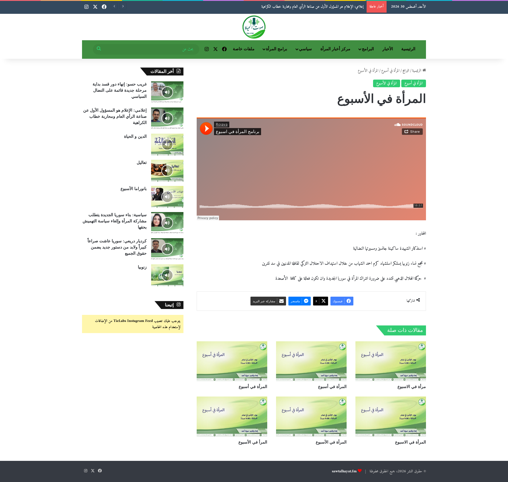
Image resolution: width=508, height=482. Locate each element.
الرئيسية (408, 49)
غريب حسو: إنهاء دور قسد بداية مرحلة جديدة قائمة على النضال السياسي (120, 90)
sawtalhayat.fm (344, 471)
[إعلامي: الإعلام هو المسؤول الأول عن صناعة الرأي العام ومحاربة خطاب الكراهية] (167, 119)
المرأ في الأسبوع (252, 442)
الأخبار (387, 49)
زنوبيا (142, 267)
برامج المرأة (276, 49)
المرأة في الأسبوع (386, 83)
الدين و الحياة (355, 6)
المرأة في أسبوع (390, 70)
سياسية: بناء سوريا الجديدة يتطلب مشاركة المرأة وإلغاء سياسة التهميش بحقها (115, 221)
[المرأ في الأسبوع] (232, 416)
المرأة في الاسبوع (410, 442)
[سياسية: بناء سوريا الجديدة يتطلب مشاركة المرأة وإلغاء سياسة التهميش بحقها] (167, 223)
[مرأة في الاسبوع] (390, 361)
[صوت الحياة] (254, 27)
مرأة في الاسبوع (411, 386)
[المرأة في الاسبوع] (390, 416)
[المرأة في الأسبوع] (311, 416)
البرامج (368, 49)
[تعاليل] (167, 171)
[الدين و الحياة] (167, 145)
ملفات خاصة (244, 49)
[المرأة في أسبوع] (311, 361)
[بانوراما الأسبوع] (167, 197)
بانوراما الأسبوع (134, 189)
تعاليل (142, 162)
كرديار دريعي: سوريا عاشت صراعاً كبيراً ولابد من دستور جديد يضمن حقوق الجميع (117, 247)
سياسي (305, 49)
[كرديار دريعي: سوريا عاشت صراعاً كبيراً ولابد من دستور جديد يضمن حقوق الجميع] (167, 249)
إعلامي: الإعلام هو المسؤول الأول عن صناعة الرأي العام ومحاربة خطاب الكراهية (115, 116)
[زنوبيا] (167, 275)
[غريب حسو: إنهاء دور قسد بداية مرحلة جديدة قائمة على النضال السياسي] (167, 92)
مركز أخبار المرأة (335, 49)
